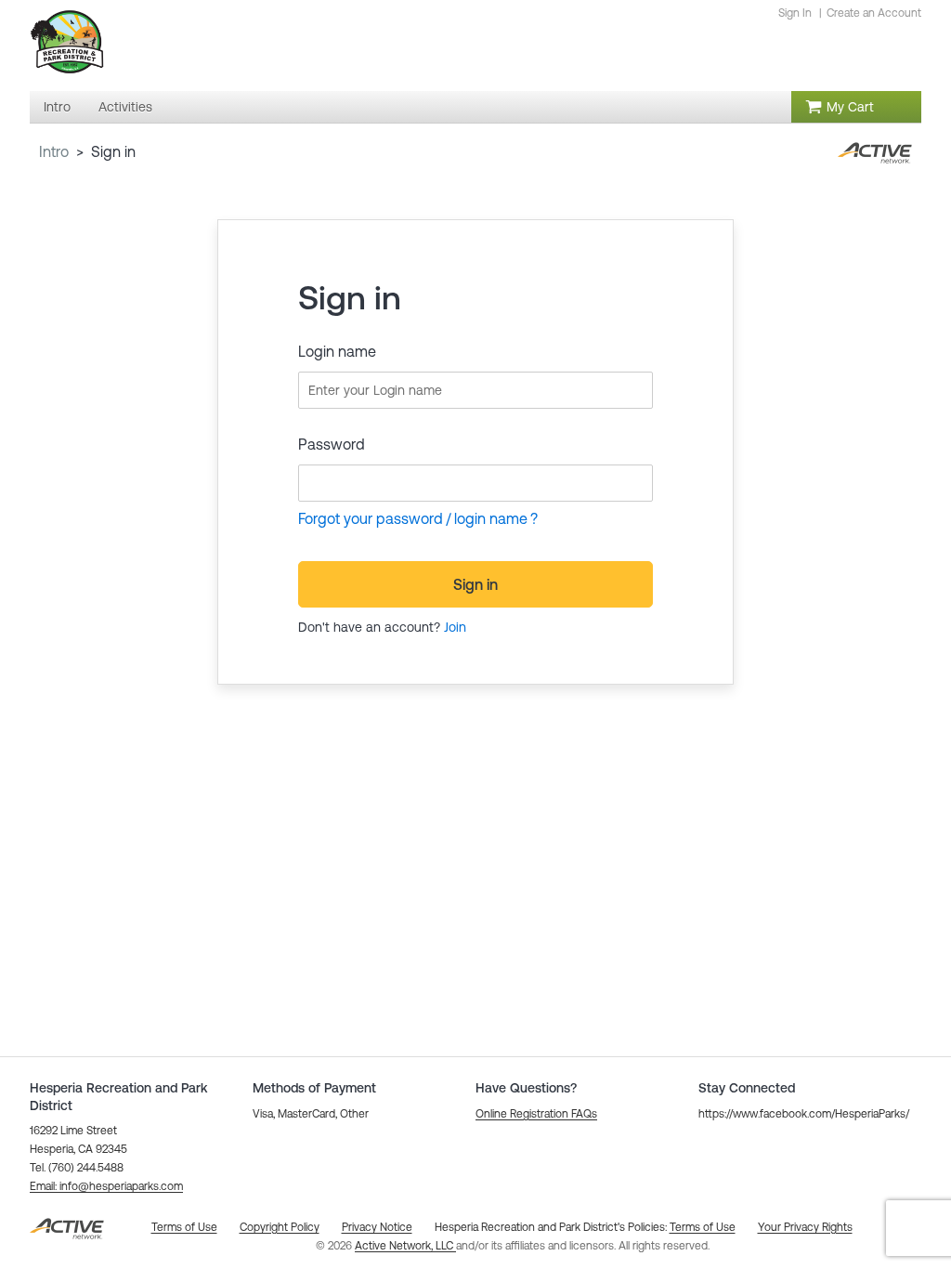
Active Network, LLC (405, 1245)
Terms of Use (703, 1227)
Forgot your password (370, 518)
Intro (54, 151)
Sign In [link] (795, 13)
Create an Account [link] (874, 13)
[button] (106, 1186)
